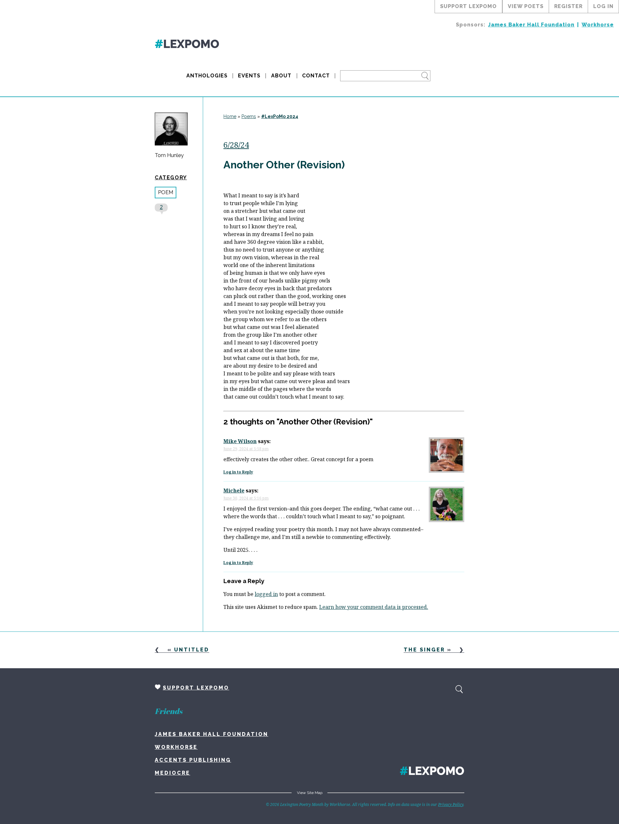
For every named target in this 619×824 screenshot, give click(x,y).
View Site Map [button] (309, 792)
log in (603, 6)
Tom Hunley (169, 155)
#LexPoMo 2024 (279, 116)
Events (249, 76)
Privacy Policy (450, 804)
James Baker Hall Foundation (531, 25)
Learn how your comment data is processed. (373, 607)
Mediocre (172, 773)
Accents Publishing (193, 760)
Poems (248, 116)
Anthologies (207, 76)
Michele (233, 490)
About (281, 76)
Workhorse (598, 25)
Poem (165, 192)
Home (229, 116)
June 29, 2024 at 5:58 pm (246, 449)
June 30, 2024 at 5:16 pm (246, 498)
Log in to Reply (238, 472)
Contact (316, 76)
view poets (526, 6)
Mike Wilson (240, 441)
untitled (191, 650)
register (568, 6)
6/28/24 (236, 144)
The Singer (424, 650)
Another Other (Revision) (284, 165)
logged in (266, 594)
